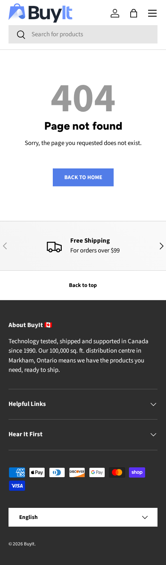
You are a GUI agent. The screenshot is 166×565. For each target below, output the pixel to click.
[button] (133, 13)
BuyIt (29, 544)
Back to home (83, 177)
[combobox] (83, 34)
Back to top (83, 285)
